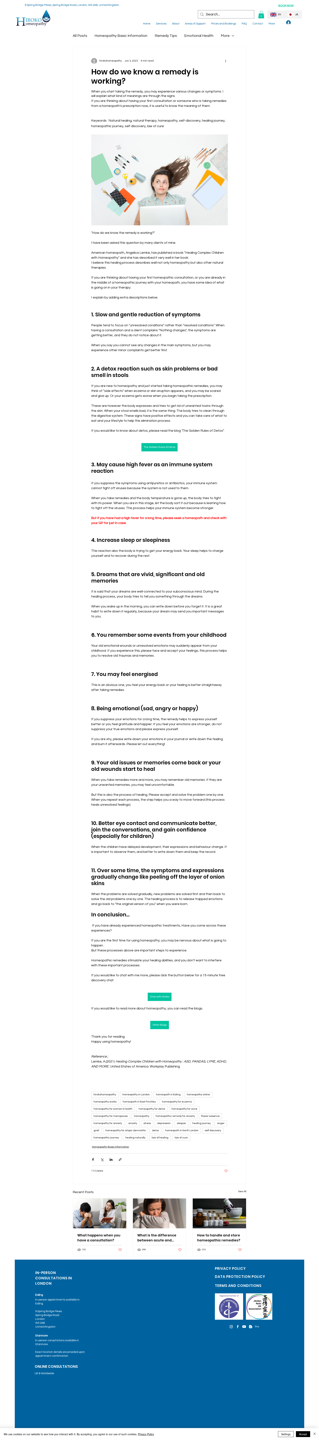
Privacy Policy (146, 1434)
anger (220, 1123)
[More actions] (225, 61)
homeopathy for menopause (111, 1116)
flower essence (210, 1116)
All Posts (80, 36)
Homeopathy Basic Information (121, 36)
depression (164, 1123)
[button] (261, 14)
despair (181, 1123)
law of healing (160, 1137)
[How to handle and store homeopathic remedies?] (219, 1213)
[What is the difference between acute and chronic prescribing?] (159, 1213)
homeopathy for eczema (177, 1101)
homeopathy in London (136, 1094)
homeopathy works (105, 1101)
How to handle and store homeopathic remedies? (218, 1237)
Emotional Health (198, 36)
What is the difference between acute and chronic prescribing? (156, 1238)
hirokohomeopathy (105, 1094)
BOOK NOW (286, 5)
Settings (286, 1434)
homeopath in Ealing (168, 1094)
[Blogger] (250, 1326)
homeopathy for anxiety (108, 1123)
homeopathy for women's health (113, 1109)
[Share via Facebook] (93, 1159)
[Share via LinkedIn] (111, 1159)
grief (96, 1130)
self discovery (213, 1130)
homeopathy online (198, 1094)
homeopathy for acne (184, 1109)
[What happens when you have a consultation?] (99, 1213)
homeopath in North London (181, 1130)
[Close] (314, 1434)
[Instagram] (231, 1326)
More (225, 36)
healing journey (201, 1123)
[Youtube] (244, 1326)
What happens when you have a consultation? (98, 1237)
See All (242, 1191)
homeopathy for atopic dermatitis (125, 1130)
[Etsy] (257, 1326)
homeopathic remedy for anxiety (175, 1116)
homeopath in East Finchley (139, 1101)
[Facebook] (238, 1326)
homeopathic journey (106, 1137)
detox (155, 1130)
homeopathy (141, 1116)
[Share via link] (120, 1159)
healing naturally (135, 1137)
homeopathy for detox (152, 1109)
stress (147, 1123)
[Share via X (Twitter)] (102, 1159)
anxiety (132, 1123)
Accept (303, 1434)
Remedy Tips (166, 36)
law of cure (181, 1137)
